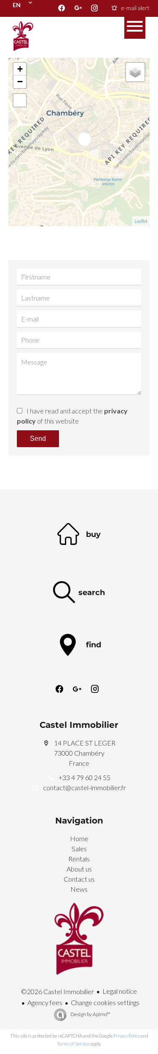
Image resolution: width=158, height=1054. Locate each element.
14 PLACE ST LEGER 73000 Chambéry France (84, 753)
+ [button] (20, 69)
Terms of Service (73, 1043)
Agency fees (44, 1002)
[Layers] (135, 72)
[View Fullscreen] (19, 100)
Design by (90, 1014)
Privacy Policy (126, 1035)
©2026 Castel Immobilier (57, 991)
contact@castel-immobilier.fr (84, 787)
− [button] (20, 81)
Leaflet (140, 221)
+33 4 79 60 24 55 (84, 777)
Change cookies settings (105, 1002)
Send (38, 438)
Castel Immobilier (79, 725)
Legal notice (119, 991)
